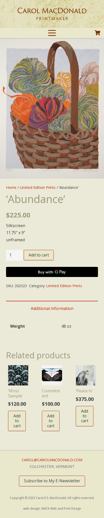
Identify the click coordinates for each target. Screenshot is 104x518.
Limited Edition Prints (38, 187)
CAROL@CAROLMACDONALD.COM (52, 459)
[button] (96, 46)
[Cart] (97, 33)
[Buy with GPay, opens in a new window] (52, 272)
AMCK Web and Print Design (61, 508)
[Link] (52, 14)
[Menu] (52, 33)
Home (11, 187)
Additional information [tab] (52, 308)
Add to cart (39, 255)
